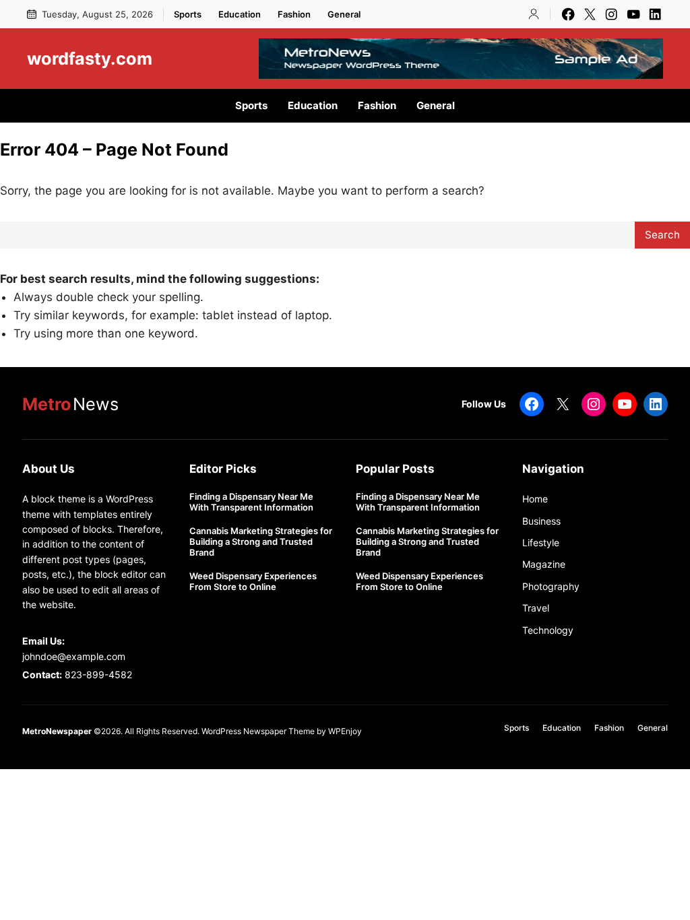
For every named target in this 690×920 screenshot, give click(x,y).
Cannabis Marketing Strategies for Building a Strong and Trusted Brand (260, 541)
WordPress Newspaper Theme (258, 731)
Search (662, 234)
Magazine (543, 564)
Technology (547, 630)
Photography (550, 586)
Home (535, 498)
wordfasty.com (89, 58)
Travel (535, 608)
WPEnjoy (345, 731)
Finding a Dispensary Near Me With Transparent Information (251, 502)
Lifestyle (540, 542)
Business (541, 521)
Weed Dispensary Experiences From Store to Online (253, 581)
